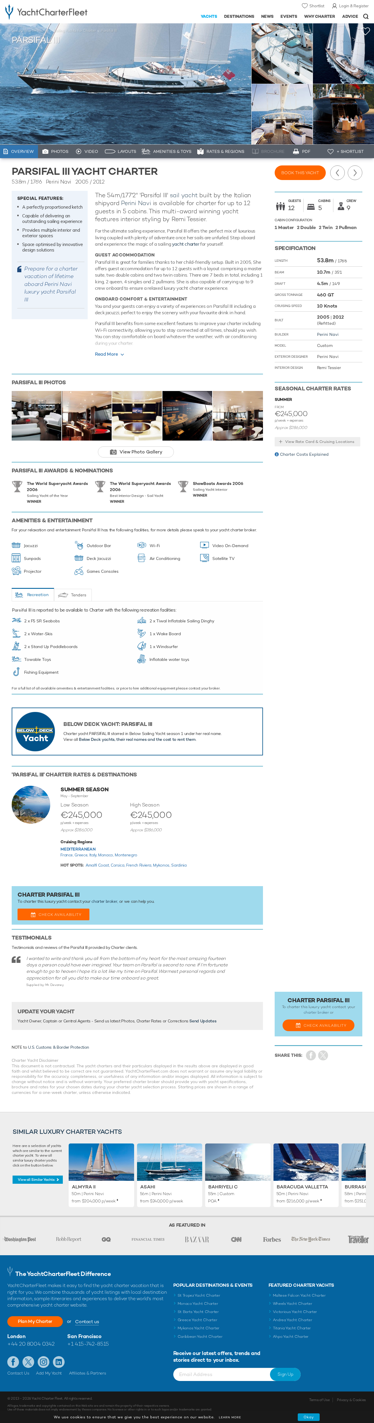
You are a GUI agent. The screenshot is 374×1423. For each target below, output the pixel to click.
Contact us (87, 1322)
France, (67, 855)
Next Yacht (355, 172)
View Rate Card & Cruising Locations (319, 441)
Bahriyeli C (223, 1187)
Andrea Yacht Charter (292, 1319)
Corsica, (118, 865)
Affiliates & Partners (87, 1373)
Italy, (93, 855)
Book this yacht (300, 172)
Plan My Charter (35, 1321)
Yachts (209, 16)
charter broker (104, 901)
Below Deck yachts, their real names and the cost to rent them (137, 739)
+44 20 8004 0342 (31, 1343)
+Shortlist (365, 31)
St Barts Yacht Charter (198, 1311)
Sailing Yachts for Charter (74, 30)
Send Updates (202, 1021)
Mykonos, (162, 865)
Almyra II (84, 1187)
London (16, 1336)
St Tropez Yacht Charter (199, 1295)
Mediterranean (77, 849)
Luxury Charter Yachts (30, 30)
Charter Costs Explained (304, 454)
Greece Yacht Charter (197, 1319)
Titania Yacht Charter (292, 1328)
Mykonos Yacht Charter (198, 1328)
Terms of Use (319, 1400)
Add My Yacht (49, 1373)
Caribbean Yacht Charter (200, 1336)
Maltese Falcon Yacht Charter (299, 1295)
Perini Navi (136, 203)
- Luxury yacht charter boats (58, 11)
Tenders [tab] (78, 595)
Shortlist (316, 6)
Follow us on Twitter (28, 1362)
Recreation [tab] (38, 594)
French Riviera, (139, 865)
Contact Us (18, 1373)
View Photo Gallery (141, 452)
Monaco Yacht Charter (198, 1303)
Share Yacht (323, 1055)
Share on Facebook (311, 1055)
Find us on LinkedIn (59, 1362)
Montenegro (126, 855)
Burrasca (358, 1187)
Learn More (230, 1417)
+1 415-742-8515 (88, 1343)
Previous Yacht (337, 172)
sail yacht (184, 195)
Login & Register (354, 6)
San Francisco (84, 1336)
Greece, (82, 855)
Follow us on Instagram (43, 1362)
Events (288, 16)
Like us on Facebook (13, 1362)
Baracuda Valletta (302, 1187)
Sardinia (178, 865)
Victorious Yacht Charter (295, 1311)
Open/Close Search (366, 16)
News (267, 16)
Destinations (239, 16)
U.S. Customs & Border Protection (58, 1047)
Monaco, (106, 855)
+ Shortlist (350, 151)
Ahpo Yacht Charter (291, 1336)
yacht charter (185, 244)
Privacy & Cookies (351, 1400)
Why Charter (319, 16)
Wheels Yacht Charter (292, 1303)
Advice (350, 16)
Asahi (147, 1187)
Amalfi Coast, (98, 865)
